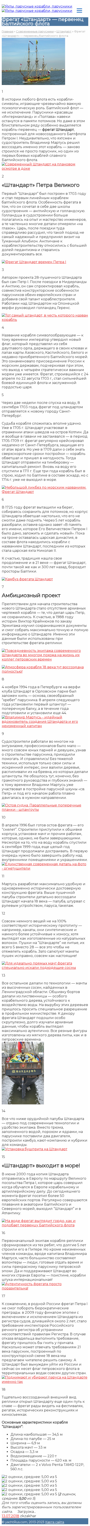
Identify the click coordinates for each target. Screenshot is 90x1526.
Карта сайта (54, 1522)
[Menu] (79, 10)
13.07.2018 (10, 1516)
